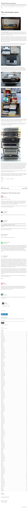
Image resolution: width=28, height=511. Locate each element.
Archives (19, 6)
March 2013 (2, 479)
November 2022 (3, 366)
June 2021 (2, 376)
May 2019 (2, 401)
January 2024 (2, 355)
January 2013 (2, 481)
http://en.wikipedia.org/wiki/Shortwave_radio (7, 224)
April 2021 (2, 377)
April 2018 (2, 415)
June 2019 (2, 400)
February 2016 (3, 442)
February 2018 (3, 417)
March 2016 (2, 441)
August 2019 (2, 398)
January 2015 (2, 456)
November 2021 (3, 374)
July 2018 (2, 412)
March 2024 (2, 354)
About (22, 6)
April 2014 (2, 465)
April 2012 (2, 489)
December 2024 (3, 350)
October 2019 (2, 396)
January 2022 (2, 372)
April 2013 (2, 478)
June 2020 (2, 388)
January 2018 (2, 418)
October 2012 (2, 484)
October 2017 (2, 421)
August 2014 (2, 461)
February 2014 (3, 467)
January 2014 (2, 468)
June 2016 (2, 438)
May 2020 (2, 389)
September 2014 (3, 460)
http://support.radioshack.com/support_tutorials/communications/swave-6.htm (13, 225)
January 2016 (2, 443)
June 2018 (2, 413)
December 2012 (3, 482)
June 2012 (2, 487)
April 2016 (2, 440)
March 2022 (2, 370)
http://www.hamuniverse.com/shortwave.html (18, 223)
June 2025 (2, 344)
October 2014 (2, 459)
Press (8, 6)
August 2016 (2, 436)
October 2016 (2, 434)
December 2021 (3, 373)
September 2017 (3, 422)
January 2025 (2, 349)
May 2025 (2, 345)
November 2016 (3, 433)
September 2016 (3, 435)
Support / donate (12, 6)
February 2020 (3, 392)
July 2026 (2, 331)
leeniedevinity (5, 220)
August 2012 (2, 486)
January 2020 (2, 393)
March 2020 (2, 391)
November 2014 (3, 458)
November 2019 (3, 395)
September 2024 (3, 352)
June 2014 (2, 463)
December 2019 (3, 394)
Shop (16, 6)
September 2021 (3, 375)
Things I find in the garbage (8, 3)
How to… (2, 6)
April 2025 (2, 346)
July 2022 (2, 367)
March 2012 (2, 490)
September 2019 (3, 397)
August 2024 (2, 353)
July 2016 (2, 437)
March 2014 (2, 466)
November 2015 (3, 445)
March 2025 (2, 347)
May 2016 (2, 439)
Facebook (6, 6)
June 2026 (2, 332)
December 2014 (3, 457)
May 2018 (2, 414)
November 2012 (3, 483)
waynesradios (5, 211)
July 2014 (2, 462)
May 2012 (2, 488)
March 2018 (2, 416)
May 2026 (2, 333)
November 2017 (3, 420)
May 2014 (2, 464)
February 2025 (3, 348)
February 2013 (3, 480)
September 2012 (3, 485)
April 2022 (2, 369)
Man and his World (5, 188)
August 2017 (2, 423)
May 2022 (2, 368)
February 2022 (3, 371)
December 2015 (3, 444)
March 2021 (2, 378)
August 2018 (2, 411)
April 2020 (2, 390)
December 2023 (3, 356)
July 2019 (2, 399)
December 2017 (3, 419)
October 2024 (2, 351)
